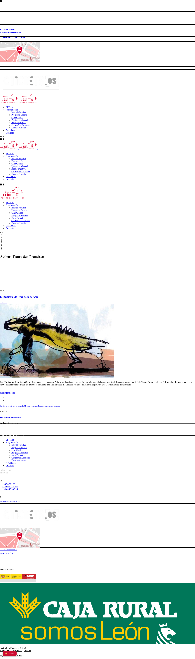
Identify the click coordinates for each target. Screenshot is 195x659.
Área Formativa (18, 455)
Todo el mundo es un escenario (10, 417)
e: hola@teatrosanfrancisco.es (10, 32)
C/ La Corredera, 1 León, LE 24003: (12, 37)
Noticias (3, 302)
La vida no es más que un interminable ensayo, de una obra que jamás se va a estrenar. (30, 406)
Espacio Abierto (18, 460)
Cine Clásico (17, 450)
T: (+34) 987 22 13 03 (7, 29)
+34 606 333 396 (10, 489)
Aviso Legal (5, 650)
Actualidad (11, 463)
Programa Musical (19, 452)
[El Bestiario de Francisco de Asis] (57, 377)
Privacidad (17, 650)
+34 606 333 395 (10, 486)
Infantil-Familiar (18, 445)
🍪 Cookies (9, 653)
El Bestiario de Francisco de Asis (19, 296)
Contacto (10, 465)
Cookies (27, 650)
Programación (12, 442)
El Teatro (10, 440)
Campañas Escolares (20, 458)
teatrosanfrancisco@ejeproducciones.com (10, 501)
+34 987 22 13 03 (10, 484)
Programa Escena (19, 447)
